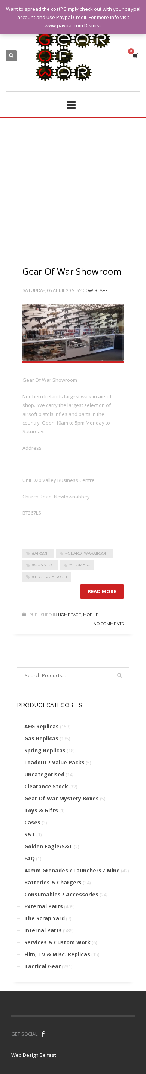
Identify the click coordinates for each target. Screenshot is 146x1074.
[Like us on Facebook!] (43, 1034)
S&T (29, 834)
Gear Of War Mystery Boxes (61, 798)
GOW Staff (95, 290)
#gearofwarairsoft (87, 553)
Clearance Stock (46, 786)
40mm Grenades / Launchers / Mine (72, 870)
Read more (102, 591)
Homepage (69, 614)
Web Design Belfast (33, 1055)
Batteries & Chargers (53, 882)
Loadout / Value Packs (54, 762)
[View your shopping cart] (134, 56)
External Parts (43, 906)
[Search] (119, 675)
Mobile (90, 614)
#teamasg (80, 564)
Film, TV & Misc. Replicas (57, 954)
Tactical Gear (42, 966)
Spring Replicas (45, 750)
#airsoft (41, 553)
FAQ (29, 858)
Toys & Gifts (41, 810)
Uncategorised (44, 774)
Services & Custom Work (57, 942)
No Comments (109, 623)
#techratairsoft (49, 576)
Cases (32, 822)
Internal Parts (43, 930)
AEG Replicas (41, 726)
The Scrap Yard (44, 918)
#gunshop (43, 564)
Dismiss (93, 25)
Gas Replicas (41, 738)
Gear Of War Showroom (71, 271)
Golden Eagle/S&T (48, 846)
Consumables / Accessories (61, 894)
